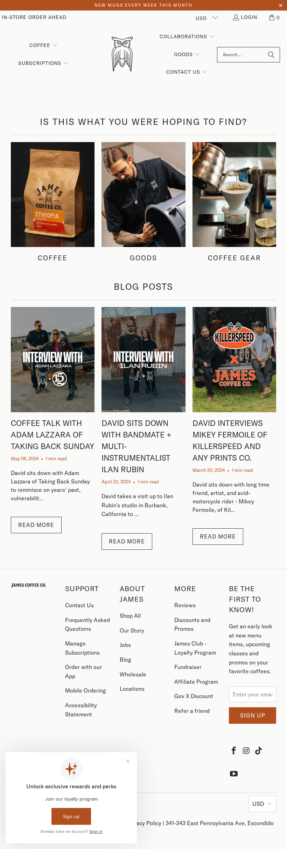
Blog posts (143, 286)
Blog (125, 659)
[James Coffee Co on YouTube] (234, 773)
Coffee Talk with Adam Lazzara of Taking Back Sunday (52, 434)
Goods (144, 202)
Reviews (185, 605)
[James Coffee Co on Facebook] (234, 750)
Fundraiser (188, 666)
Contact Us (79, 605)
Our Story (132, 630)
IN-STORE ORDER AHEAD (34, 17)
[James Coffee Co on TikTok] (259, 750)
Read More (36, 524)
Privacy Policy (144, 823)
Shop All (130, 615)
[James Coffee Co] (122, 54)
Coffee (53, 202)
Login (249, 17)
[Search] (271, 54)
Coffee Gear (234, 202)
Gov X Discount (193, 696)
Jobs (125, 644)
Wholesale (133, 674)
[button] (274, 18)
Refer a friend (192, 710)
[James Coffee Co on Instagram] (246, 750)
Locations (132, 688)
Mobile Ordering (85, 690)
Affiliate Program (196, 681)
